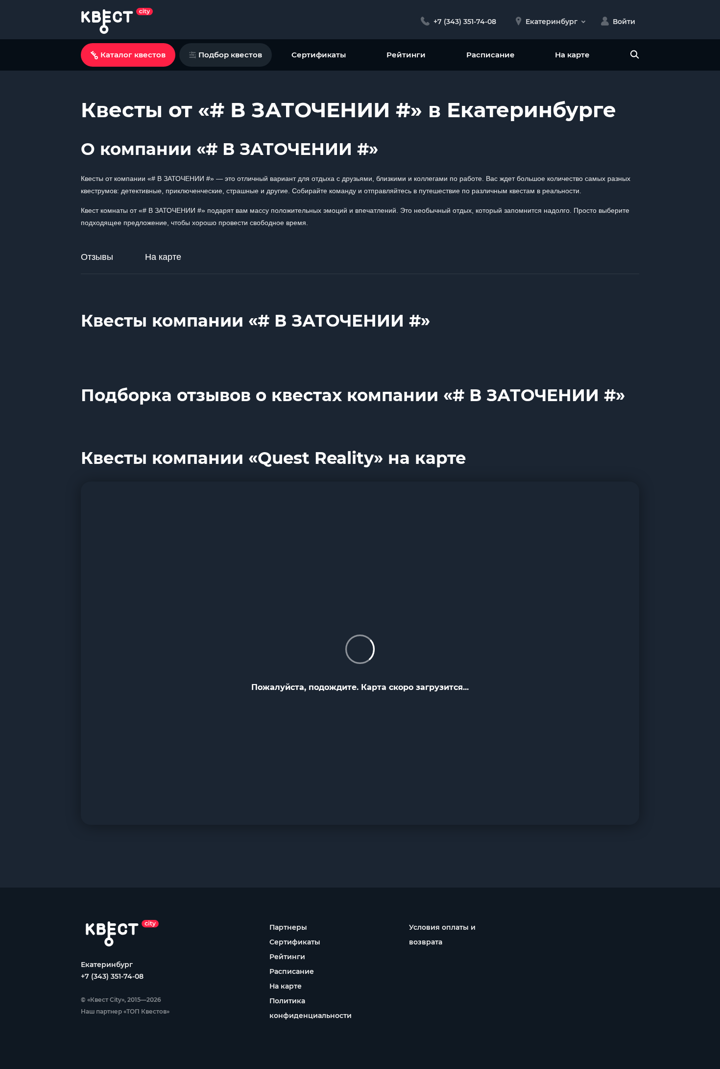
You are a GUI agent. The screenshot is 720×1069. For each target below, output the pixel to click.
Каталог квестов (133, 54)
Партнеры (288, 927)
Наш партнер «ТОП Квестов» (125, 1011)
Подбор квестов (230, 54)
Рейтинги (406, 54)
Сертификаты (318, 54)
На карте (572, 54)
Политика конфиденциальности (310, 1008)
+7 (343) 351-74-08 (112, 976)
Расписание (490, 54)
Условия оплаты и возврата (442, 934)
